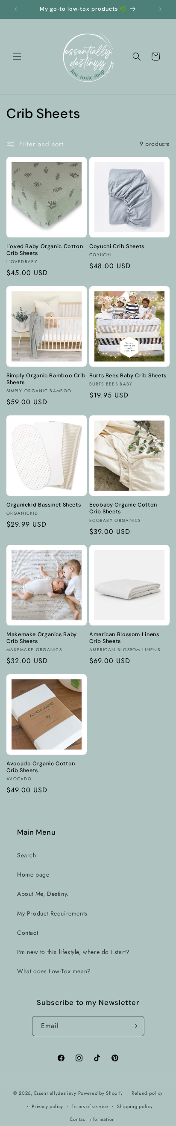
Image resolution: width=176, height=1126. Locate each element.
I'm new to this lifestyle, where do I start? (73, 952)
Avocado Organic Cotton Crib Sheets (40, 767)
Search (26, 855)
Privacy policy (47, 1106)
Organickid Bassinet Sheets (43, 504)
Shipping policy (135, 1106)
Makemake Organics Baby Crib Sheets (41, 638)
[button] (17, 56)
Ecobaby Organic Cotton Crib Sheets (123, 508)
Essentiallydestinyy (55, 1093)
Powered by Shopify (100, 1093)
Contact (27, 932)
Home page (33, 874)
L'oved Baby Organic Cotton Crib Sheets (44, 250)
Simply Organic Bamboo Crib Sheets (45, 379)
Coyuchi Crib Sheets (116, 246)
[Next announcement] (160, 9)
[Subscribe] (134, 1026)
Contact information (92, 1119)
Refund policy (147, 1093)
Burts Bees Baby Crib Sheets (128, 375)
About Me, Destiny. (43, 893)
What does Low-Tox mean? (54, 971)
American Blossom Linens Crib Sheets (124, 638)
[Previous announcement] (15, 9)
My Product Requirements (52, 913)
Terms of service (90, 1106)
